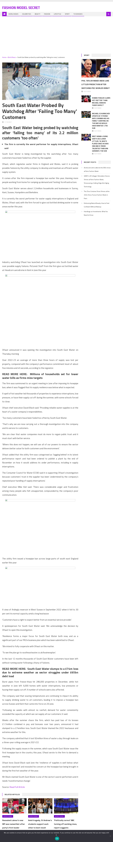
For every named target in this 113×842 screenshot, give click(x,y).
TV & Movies (77, 14)
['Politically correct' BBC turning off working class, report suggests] (66, 805)
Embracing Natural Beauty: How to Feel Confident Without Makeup (96, 205)
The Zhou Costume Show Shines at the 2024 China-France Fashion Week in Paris (96, 195)
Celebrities (26, 14)
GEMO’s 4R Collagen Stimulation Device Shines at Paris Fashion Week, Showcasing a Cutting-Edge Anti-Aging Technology (97, 181)
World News (13, 14)
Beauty (37, 14)
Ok (57, 838)
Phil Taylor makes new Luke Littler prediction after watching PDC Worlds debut (95, 84)
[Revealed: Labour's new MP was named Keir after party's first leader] (14, 805)
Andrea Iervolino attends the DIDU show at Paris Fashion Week (97, 169)
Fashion (47, 14)
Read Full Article (17, 787)
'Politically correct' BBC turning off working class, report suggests (65, 824)
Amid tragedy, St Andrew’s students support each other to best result (40, 824)
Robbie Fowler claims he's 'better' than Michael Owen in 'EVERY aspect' (101, 102)
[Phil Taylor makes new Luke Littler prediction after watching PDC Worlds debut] (96, 68)
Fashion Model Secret (21, 7)
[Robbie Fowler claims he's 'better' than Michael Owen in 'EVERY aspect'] (86, 98)
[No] (110, 836)
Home (4, 57)
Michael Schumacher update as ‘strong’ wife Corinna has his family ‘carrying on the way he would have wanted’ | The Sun (101, 120)
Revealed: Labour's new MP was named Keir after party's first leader (13, 824)
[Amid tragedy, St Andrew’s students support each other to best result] (40, 805)
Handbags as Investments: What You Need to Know (96, 213)
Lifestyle (57, 14)
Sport (67, 14)
